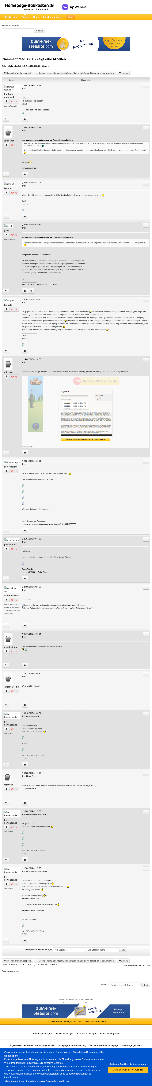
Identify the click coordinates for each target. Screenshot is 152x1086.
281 (39, 66)
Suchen (39, 30)
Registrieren (11, 17)
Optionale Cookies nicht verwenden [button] (127, 1064)
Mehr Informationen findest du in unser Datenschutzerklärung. (37, 1081)
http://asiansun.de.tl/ (30, 788)
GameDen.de (27, 569)
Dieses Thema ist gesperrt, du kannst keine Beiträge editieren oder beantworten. (76, 72)
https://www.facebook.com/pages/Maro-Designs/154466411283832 (49, 524)
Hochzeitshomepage (86, 1033)
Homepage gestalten (132, 1045)
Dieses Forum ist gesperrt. (18, 72)
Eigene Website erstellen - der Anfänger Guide (32, 1045)
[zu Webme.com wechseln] (74, 4)
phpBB (70, 999)
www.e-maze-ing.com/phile (33, 910)
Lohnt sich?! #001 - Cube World (35, 572)
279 (31, 66)
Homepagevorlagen (42, 1033)
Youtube (68, 557)
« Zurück (17, 66)
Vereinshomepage (64, 1033)
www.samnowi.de (29, 168)
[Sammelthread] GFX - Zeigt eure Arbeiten (34, 59)
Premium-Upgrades (52, 17)
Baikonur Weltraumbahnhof (33, 608)
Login (70, 17)
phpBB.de (85, 1003)
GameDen (58, 557)
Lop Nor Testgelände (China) (80, 608)
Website (59, 646)
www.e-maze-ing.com (30, 898)
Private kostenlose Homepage (104, 1045)
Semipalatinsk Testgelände (56, 608)
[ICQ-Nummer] (31, 291)
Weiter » (45, 66)
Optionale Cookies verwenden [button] (128, 1070)
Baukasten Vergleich (109, 1033)
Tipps (36, 17)
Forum (25, 17)
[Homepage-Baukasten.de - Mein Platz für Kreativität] (32, 7)
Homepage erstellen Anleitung (72, 1045)
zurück (124, 72)
